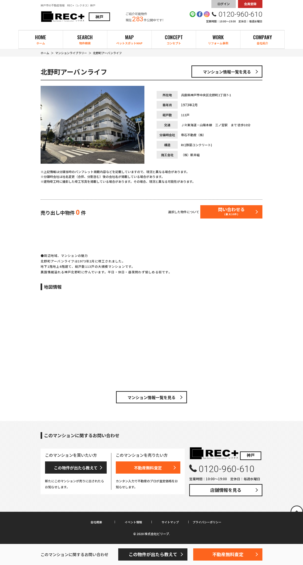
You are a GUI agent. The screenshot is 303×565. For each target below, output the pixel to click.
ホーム (45, 53)
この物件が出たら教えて (76, 468)
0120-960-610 (226, 469)
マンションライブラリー (71, 53)
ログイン (223, 4)
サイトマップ (170, 522)
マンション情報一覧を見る (227, 72)
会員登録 (250, 4)
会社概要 (96, 522)
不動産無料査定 (148, 468)
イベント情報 (133, 522)
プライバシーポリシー (207, 522)
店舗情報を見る (225, 490)
